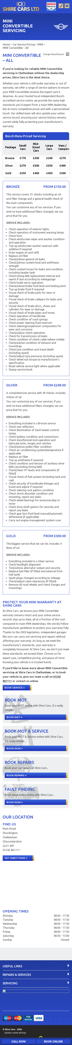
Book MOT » (14, 717)
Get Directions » (16, 858)
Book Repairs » (16, 775)
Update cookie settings (15, 1033)
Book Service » (15, 687)
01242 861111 (11, 849)
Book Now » (15, 748)
